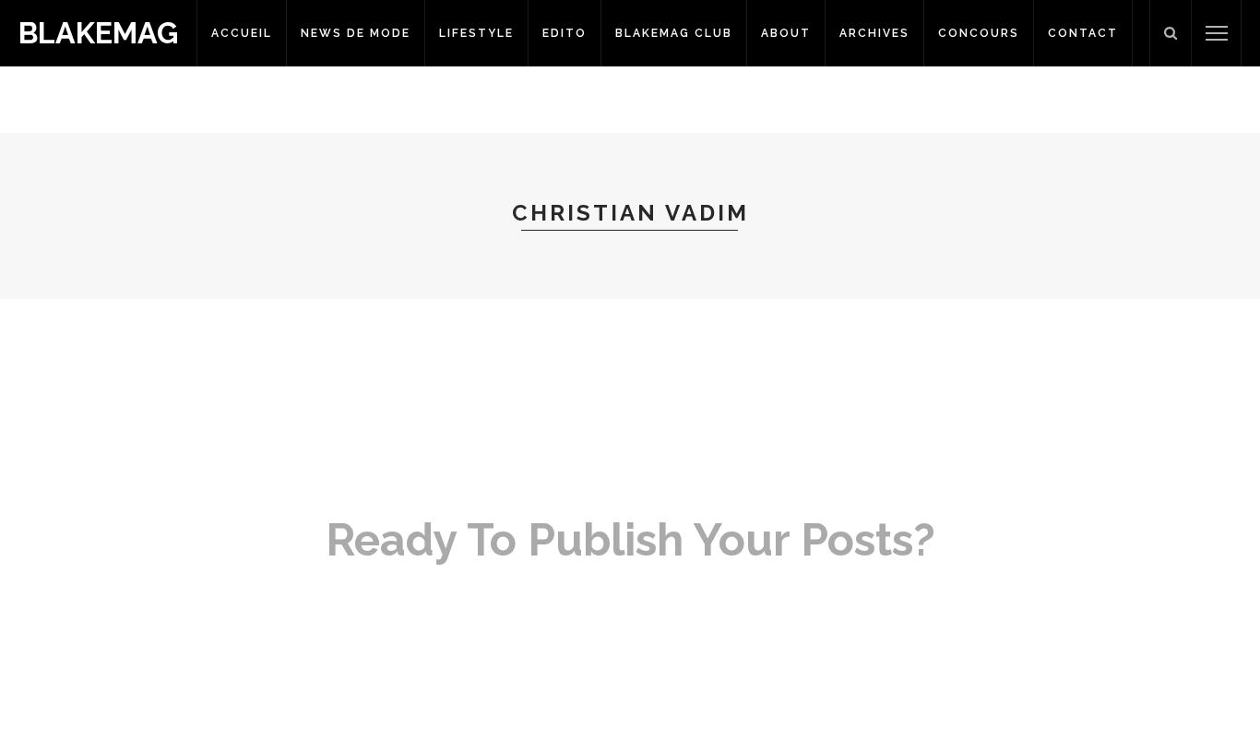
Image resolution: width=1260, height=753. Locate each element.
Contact (1083, 33)
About (786, 33)
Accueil (241, 33)
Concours (978, 33)
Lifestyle (476, 33)
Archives (874, 33)
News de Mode (355, 33)
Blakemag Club (673, 33)
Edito (564, 33)
